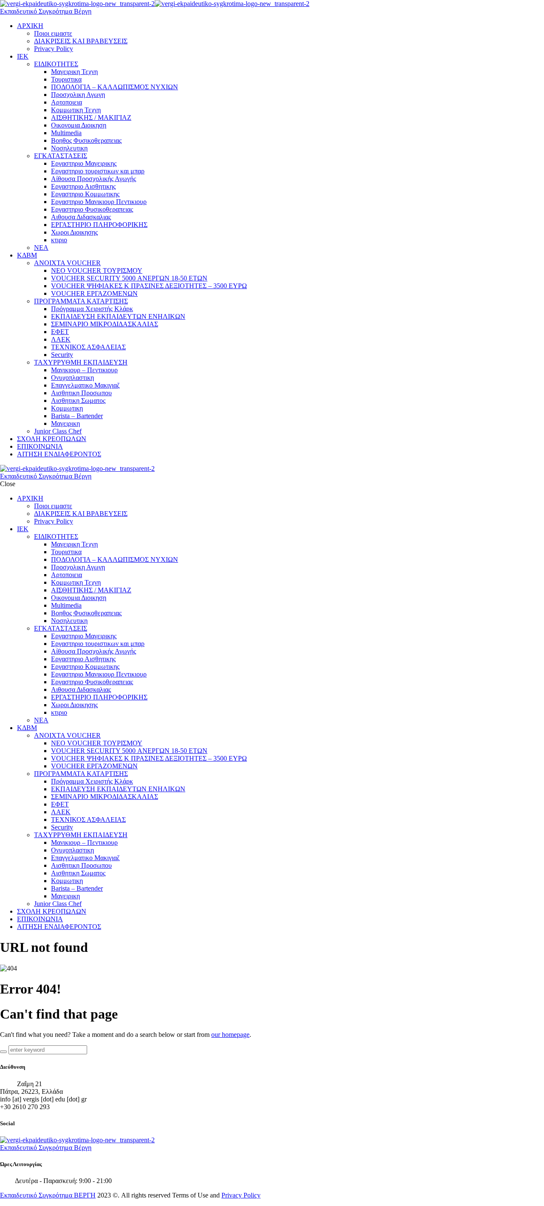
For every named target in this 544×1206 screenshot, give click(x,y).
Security (62, 354)
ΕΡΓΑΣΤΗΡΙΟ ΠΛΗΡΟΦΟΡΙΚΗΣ (99, 224)
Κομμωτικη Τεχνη (76, 109)
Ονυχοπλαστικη (72, 377)
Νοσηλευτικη (69, 148)
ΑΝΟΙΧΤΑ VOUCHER (67, 262)
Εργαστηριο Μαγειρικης (83, 163)
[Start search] (3, 1051)
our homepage (230, 1034)
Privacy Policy (53, 48)
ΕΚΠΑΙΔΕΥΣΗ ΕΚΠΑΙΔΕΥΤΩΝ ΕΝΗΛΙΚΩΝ (118, 316)
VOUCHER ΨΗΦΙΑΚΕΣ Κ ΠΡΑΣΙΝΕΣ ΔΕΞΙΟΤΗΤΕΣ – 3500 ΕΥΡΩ (149, 285)
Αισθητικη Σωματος (78, 400)
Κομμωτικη (67, 408)
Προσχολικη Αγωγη (78, 94)
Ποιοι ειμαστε (53, 33)
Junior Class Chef (58, 431)
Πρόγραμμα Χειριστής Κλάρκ (92, 308)
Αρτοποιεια (66, 102)
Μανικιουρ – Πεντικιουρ (84, 370)
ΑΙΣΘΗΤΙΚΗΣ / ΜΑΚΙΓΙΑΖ (91, 117)
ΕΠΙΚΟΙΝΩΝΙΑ (40, 446)
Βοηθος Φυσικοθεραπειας (86, 140)
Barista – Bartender (77, 415)
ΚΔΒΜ (27, 255)
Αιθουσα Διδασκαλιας (81, 217)
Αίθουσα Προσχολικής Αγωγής (93, 178)
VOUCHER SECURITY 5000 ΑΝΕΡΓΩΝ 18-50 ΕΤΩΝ (129, 278)
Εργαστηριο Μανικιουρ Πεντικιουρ (99, 201)
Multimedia (66, 132)
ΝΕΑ (41, 247)
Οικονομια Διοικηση (78, 125)
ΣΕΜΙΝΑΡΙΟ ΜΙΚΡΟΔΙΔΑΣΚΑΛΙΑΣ (104, 324)
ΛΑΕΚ (61, 339)
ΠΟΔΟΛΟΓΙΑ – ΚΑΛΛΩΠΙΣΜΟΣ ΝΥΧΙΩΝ (114, 87)
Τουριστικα (66, 79)
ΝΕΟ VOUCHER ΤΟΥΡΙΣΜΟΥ (96, 270)
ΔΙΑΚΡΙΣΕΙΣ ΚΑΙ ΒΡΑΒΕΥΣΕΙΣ (81, 41)
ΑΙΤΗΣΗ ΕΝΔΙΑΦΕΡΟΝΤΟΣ (59, 454)
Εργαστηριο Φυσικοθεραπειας (92, 209)
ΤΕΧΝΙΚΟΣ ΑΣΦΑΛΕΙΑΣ (88, 347)
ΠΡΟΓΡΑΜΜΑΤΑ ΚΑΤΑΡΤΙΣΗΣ (81, 301)
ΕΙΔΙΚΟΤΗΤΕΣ (56, 64)
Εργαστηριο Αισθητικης (83, 186)
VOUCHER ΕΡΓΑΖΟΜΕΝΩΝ (94, 293)
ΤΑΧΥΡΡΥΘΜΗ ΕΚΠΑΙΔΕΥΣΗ (81, 362)
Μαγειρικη (65, 423)
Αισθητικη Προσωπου (81, 392)
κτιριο (59, 239)
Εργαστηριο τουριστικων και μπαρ (97, 171)
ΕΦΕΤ (60, 331)
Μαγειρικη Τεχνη (74, 71)
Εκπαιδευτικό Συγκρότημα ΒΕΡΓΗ (48, 1195)
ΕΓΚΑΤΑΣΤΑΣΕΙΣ (60, 155)
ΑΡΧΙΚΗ (30, 25)
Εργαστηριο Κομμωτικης (85, 194)
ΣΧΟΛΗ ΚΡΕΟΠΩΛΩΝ (51, 438)
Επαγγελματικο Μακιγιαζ (85, 385)
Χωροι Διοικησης (74, 232)
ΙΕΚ (22, 56)
